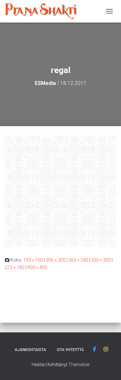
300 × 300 (56, 260)
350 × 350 (101, 260)
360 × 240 (78, 260)
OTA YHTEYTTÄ (70, 350)
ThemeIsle (78, 364)
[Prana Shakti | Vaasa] (43, 11)
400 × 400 (37, 267)
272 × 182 (15, 267)
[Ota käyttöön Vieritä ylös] (108, 367)
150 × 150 (33, 260)
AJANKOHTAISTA (30, 350)
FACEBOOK (94, 349)
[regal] (60, 190)
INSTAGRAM (105, 349)
